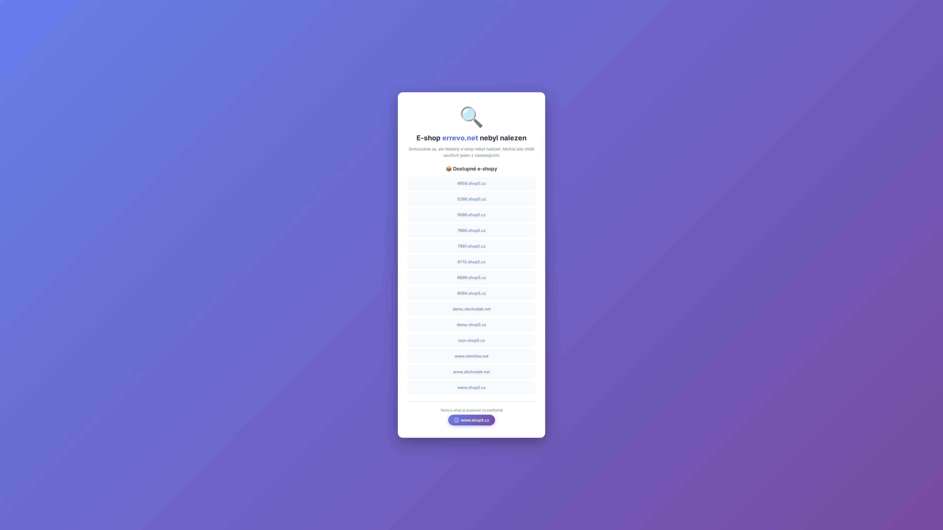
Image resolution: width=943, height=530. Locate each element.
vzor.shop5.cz (471, 340)
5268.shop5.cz (471, 199)
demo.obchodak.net (472, 308)
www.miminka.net (471, 356)
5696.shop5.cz (471, 214)
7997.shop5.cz (471, 246)
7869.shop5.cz (471, 230)
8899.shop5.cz (471, 277)
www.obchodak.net (471, 371)
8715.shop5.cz (471, 261)
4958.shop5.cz (471, 183)
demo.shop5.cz (471, 324)
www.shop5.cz (472, 387)
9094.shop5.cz (471, 293)
